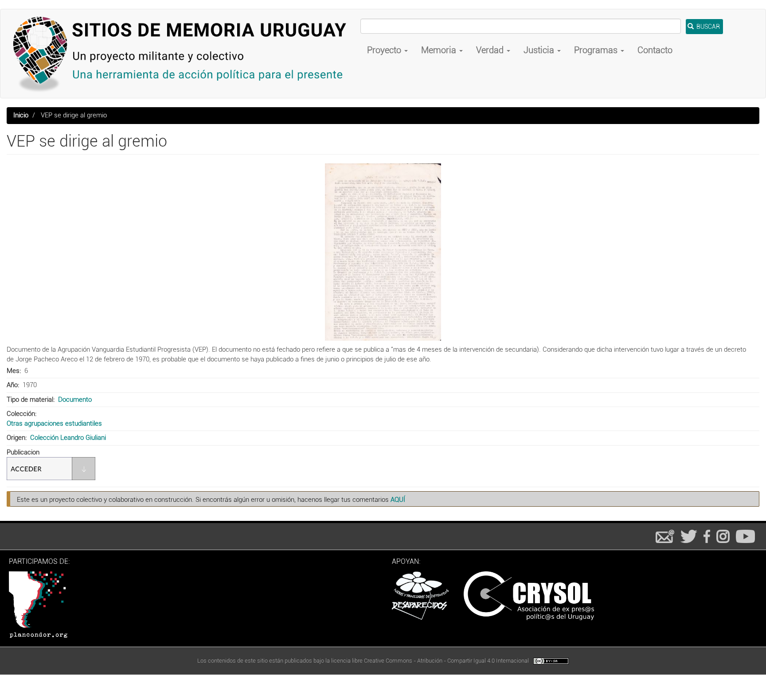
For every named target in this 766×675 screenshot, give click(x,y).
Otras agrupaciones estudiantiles (54, 423)
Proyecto (385, 50)
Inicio (20, 115)
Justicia (540, 50)
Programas (597, 50)
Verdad (491, 50)
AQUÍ (398, 500)
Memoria (439, 50)
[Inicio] (183, 53)
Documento (75, 399)
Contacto (654, 50)
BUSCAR (707, 26)
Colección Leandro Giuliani (68, 438)
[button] (383, 252)
